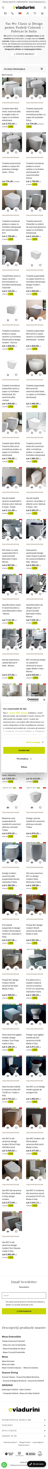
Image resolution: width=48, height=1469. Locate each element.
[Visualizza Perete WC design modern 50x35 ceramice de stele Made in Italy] (8, 969)
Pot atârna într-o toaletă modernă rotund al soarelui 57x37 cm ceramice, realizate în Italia (35, 986)
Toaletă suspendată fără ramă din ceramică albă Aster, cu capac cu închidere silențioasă (36, 391)
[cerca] (3, 7)
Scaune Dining (10, 1372)
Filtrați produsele (14, 69)
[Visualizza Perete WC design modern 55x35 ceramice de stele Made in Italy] (32, 914)
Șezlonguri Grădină (10, 1390)
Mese (5, 1357)
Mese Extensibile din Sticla (14, 1349)
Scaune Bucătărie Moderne (27, 1377)
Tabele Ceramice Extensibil (13, 1341)
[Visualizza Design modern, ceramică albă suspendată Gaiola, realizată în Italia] (8, 862)
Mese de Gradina (31, 1368)
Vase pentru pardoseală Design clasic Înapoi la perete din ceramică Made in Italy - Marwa (36, 556)
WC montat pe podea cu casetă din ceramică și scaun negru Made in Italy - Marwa (35, 666)
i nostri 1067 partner (18, 713)
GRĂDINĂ (7, 1385)
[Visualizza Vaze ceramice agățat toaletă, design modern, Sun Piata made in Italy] (8, 1024)
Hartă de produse (9, 1442)
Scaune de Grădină (36, 1381)
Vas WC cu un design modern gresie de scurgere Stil (35, 1090)
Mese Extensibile (11, 1336)
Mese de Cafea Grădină (29, 1393)
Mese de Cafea (8, 1364)
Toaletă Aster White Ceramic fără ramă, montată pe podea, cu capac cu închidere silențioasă (12, 449)
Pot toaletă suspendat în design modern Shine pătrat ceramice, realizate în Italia (11, 931)
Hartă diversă (23, 1445)
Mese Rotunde (8, 1361)
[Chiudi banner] (44, 700)
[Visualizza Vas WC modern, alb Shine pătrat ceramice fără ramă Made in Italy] (32, 1127)
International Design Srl (16, 1420)
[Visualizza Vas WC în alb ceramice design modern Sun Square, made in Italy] (8, 1231)
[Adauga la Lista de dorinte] (16, 97)
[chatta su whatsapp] (4, 1465)
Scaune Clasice (8, 1377)
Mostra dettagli (33, 742)
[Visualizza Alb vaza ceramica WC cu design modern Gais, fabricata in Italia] (32, 862)
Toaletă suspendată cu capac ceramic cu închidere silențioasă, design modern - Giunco (35, 282)
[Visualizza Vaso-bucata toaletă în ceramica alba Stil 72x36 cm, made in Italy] (8, 1076)
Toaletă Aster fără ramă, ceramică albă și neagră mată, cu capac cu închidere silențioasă (11, 114)
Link (31, 1305)
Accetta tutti (24, 750)
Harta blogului (38, 1442)
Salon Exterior (25, 1390)
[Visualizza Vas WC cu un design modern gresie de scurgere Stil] (32, 1076)
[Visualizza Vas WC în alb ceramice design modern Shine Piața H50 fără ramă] (8, 1127)
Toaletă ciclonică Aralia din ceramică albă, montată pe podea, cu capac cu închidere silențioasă (35, 449)
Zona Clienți (9, 1430)
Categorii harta (24, 1442)
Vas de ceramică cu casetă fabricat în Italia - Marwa (10, 663)
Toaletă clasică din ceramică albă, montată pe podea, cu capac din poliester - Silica (36, 114)
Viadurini (7, 1425)
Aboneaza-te (25, 1311)
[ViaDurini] (24, 7)
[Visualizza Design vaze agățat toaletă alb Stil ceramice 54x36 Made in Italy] (32, 1024)
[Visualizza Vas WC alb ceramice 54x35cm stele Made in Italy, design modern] (8, 1179)
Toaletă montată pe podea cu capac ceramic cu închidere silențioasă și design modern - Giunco (11, 337)
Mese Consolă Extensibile (14, 1352)
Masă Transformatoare (11, 1368)
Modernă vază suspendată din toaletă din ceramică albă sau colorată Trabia (11, 824)
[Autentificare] (27, 13)
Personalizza (22, 758)
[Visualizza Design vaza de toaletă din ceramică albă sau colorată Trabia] (32, 807)
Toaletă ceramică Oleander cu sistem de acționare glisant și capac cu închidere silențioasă (36, 227)
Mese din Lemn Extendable (14, 1345)
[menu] (45, 7)
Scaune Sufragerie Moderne (14, 1381)
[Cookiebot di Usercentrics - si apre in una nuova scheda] (29, 699)
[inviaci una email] (5, 13)
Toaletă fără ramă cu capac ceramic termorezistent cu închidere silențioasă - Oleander (12, 282)
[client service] (12, 13)
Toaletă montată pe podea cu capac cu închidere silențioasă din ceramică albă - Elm (11, 227)
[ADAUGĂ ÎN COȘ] (32, 97)
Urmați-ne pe (9, 1436)
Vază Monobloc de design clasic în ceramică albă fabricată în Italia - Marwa (34, 611)
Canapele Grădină (10, 1393)
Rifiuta (24, 767)
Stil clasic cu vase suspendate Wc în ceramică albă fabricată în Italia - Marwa (10, 556)
